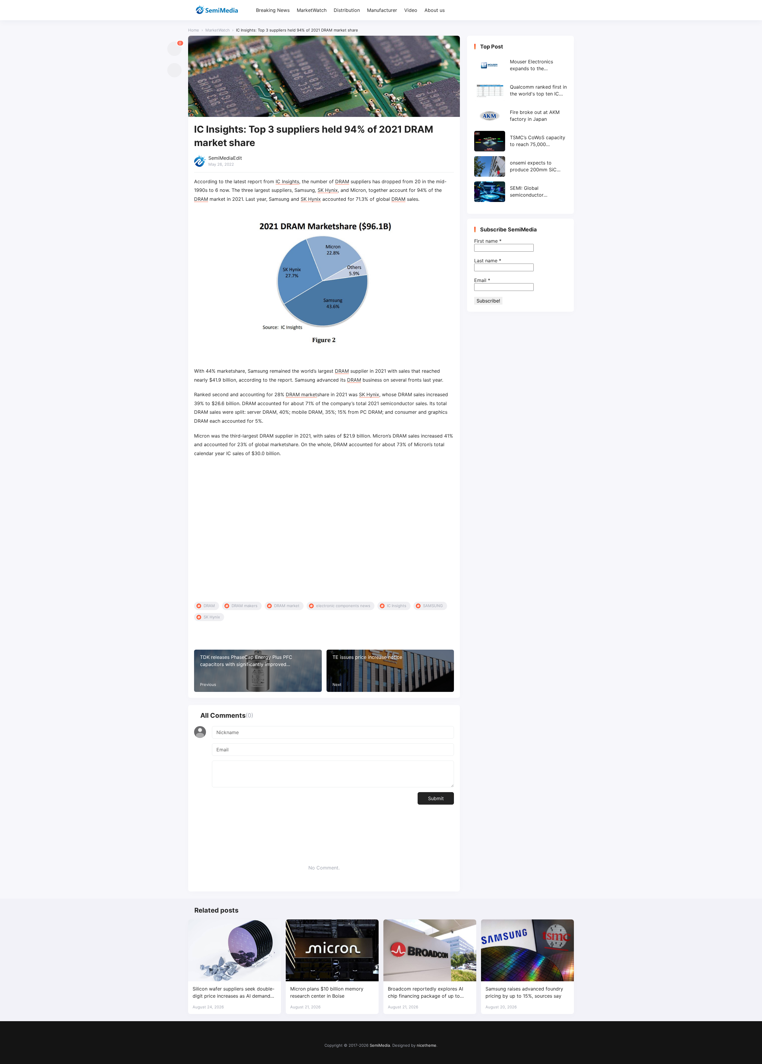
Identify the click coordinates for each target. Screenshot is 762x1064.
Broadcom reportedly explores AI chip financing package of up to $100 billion (425, 992)
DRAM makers (244, 605)
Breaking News (273, 10)
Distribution (347, 10)
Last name (487, 261)
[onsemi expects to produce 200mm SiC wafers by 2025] (520, 166)
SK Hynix (328, 190)
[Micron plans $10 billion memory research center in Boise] (332, 950)
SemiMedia (380, 1045)
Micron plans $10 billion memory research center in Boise (326, 992)
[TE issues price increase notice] (390, 671)
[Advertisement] (324, 530)
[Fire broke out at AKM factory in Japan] (520, 116)
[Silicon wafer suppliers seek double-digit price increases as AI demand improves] (234, 950)
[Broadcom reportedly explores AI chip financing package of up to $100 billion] (429, 950)
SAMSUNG (433, 605)
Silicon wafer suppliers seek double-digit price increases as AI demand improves (233, 992)
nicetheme (426, 1045)
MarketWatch (312, 10)
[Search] (568, 10)
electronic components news (343, 605)
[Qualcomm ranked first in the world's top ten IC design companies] (520, 90)
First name (488, 241)
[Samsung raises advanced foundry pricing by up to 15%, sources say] (527, 950)
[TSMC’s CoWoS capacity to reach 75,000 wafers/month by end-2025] (520, 141)
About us (434, 10)
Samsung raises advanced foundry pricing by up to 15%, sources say (524, 992)
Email (482, 280)
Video (410, 10)
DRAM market (301, 394)
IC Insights (287, 181)
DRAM (342, 181)
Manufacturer (382, 10)
